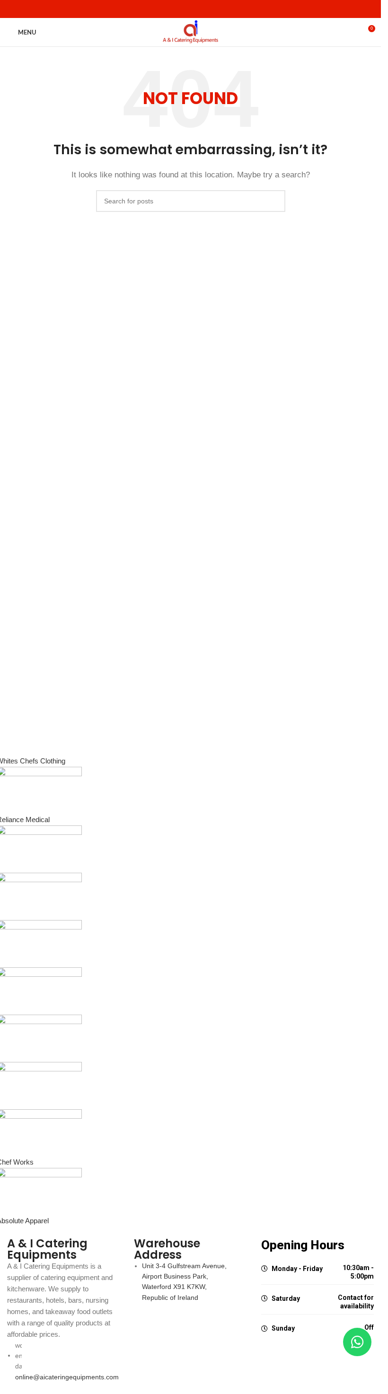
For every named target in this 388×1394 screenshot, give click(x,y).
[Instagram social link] (196, 9)
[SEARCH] (274, 201)
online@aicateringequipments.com (67, 1377)
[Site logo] (190, 31)
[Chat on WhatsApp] (357, 1342)
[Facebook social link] (185, 9)
